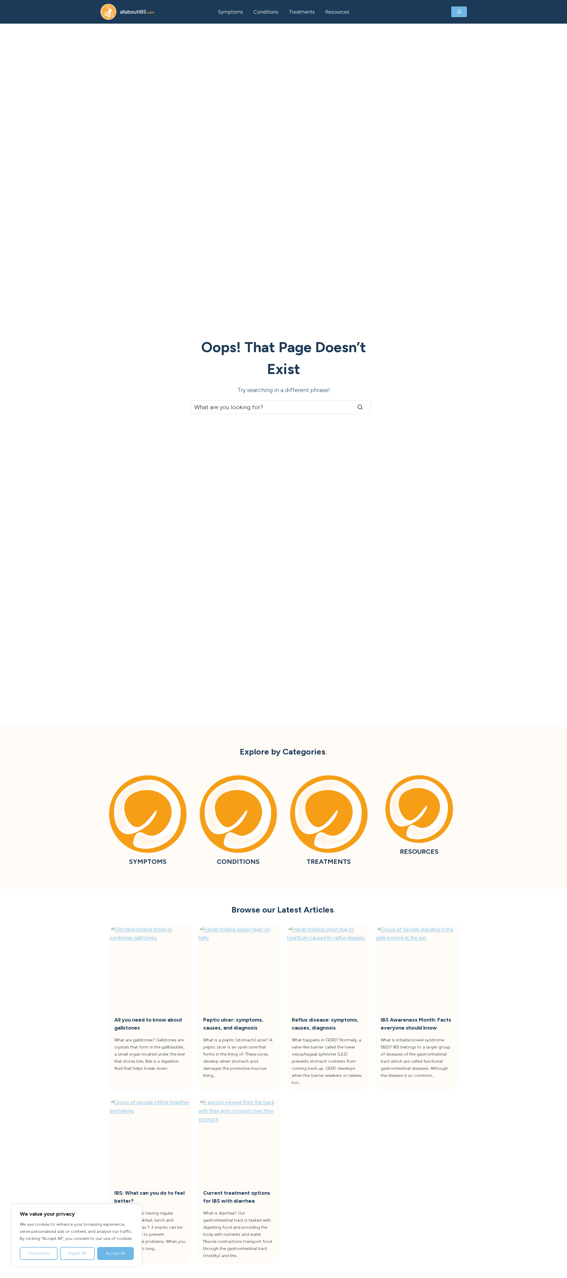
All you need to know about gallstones (148, 1024)
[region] (77, 1235)
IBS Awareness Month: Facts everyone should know (416, 1024)
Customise (38, 1253)
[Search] (360, 407)
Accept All (115, 1253)
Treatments (302, 12)
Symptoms (230, 12)
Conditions (265, 12)
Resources (337, 12)
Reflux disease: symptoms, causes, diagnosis (325, 1024)
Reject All (77, 1253)
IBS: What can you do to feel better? (149, 1197)
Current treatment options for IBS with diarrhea (236, 1197)
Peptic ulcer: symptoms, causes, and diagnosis (233, 1024)
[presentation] (150, 966)
